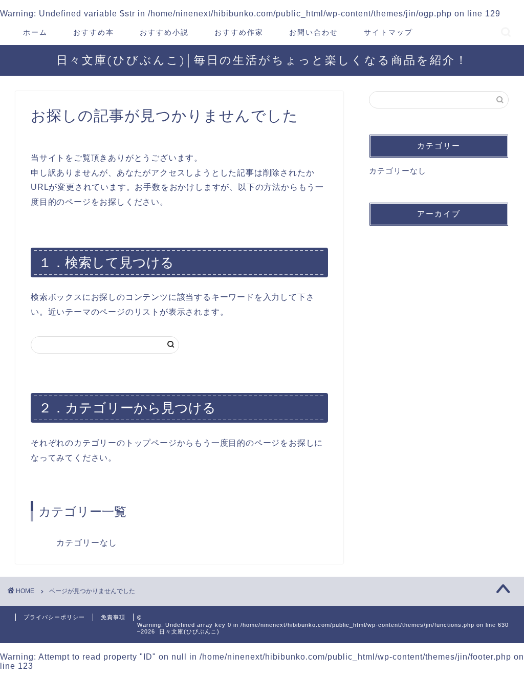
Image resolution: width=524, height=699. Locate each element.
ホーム (35, 32)
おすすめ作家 (239, 32)
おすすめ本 (93, 32)
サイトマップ (388, 32)
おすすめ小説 (164, 32)
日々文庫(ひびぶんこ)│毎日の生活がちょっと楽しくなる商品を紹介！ (262, 60)
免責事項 (113, 617)
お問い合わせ (313, 32)
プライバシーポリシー (54, 617)
